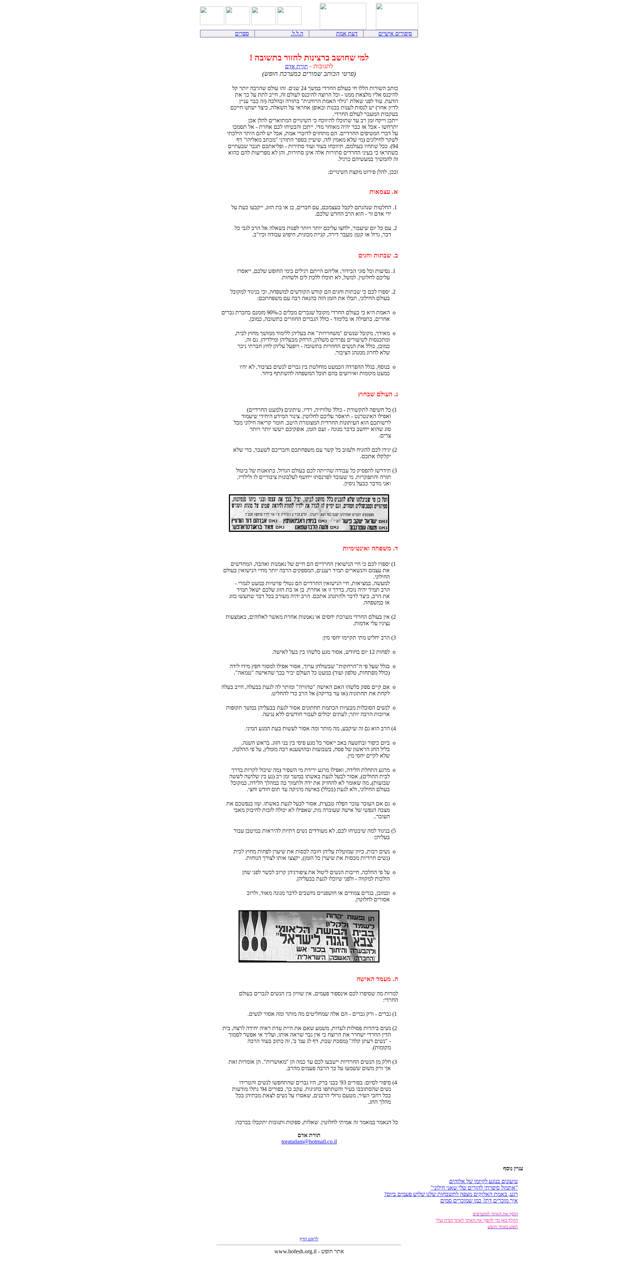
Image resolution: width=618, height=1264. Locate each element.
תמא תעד (347, 33)
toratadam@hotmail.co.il (309, 1141)
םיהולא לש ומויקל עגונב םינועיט (483, 1181)
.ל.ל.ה (297, 33)
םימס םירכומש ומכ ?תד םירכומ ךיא (479, 1200)
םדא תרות (296, 66)
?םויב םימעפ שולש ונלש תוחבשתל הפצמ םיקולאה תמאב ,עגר (451, 1194)
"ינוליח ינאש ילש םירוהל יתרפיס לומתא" (474, 1188)
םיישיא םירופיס (395, 33)
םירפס (242, 33)
